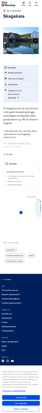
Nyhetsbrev (7, 318)
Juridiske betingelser (11, 298)
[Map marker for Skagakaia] (21, 212)
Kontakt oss (7, 313)
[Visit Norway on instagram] (7, 361)
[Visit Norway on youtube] (12, 361)
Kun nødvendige (21, 403)
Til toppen (7, 279)
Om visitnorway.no (10, 290)
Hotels (31, 255)
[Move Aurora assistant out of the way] (38, 199)
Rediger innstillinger (21, 409)
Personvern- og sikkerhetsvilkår (14, 391)
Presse (4, 322)
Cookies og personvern (11, 303)
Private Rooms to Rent (15, 261)
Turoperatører (8, 330)
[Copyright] (36, 51)
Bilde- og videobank (10, 341)
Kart (3, 350)
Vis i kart (12, 97)
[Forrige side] (6, 40)
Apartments (11, 250)
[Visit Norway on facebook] (3, 361)
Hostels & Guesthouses (15, 255)
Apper (4, 346)
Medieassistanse (9, 326)
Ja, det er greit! (21, 397)
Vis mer (9, 154)
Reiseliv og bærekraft (11, 294)
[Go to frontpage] (9, 4)
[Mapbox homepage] (31, 197)
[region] (21, 215)
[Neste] (35, 40)
